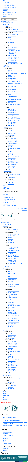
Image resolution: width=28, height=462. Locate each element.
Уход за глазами (12, 84)
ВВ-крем (10, 70)
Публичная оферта (8, 423)
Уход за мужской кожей (14, 174)
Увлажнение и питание (14, 104)
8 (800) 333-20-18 (7, 15)
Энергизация (11, 44)
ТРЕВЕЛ (5, 185)
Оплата (5, 440)
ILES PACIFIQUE (11, 54)
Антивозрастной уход (13, 34)
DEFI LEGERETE (11, 161)
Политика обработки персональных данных (15, 422)
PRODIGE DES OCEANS (13, 57)
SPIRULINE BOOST (12, 62)
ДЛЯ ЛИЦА (6, 67)
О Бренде (5, 1)
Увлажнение (11, 42)
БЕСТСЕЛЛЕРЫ (7, 24)
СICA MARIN (11, 125)
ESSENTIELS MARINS (13, 163)
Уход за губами (12, 86)
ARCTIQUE (10, 153)
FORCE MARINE (11, 49)
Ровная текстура (12, 101)
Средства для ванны (13, 133)
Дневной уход (11, 71)
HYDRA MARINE (12, 52)
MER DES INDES (12, 55)
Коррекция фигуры (13, 141)
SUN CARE (10, 169)
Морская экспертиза (10, 7)
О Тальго (7, 2)
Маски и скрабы (12, 78)
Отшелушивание (12, 96)
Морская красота (10, 5)
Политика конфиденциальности (11, 420)
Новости (5, 9)
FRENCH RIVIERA (12, 164)
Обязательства (9, 4)
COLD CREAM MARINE (13, 114)
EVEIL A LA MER (11, 115)
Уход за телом (11, 135)
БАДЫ (4, 187)
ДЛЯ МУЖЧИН (7, 171)
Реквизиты (6, 442)
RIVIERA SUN (11, 109)
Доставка (5, 10)
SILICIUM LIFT (11, 124)
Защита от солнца (12, 93)
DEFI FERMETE (11, 159)
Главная (5, 398)
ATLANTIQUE (11, 154)
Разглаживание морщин (14, 99)
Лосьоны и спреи (12, 76)
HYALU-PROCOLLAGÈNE (14, 50)
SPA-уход (10, 130)
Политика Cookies (8, 418)
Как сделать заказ (8, 435)
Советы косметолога (8, 443)
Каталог (5, 399)
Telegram (5, 448)
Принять (22, 456)
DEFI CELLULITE (11, 158)
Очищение (10, 39)
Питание (10, 41)
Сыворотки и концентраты (15, 83)
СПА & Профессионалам (9, 12)
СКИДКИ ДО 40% (7, 189)
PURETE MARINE (12, 122)
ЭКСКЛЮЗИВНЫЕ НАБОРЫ (15, 63)
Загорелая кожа (12, 132)
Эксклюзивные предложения (15, 31)
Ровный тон (11, 102)
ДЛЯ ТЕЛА (5, 127)
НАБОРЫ (5, 26)
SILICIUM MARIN (12, 58)
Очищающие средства (14, 81)
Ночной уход (11, 80)
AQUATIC (10, 151)
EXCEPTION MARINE (13, 47)
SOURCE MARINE (12, 60)
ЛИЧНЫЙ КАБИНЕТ (8, 23)
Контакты (5, 16)
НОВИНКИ (6, 65)
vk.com (5, 450)
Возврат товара (7, 432)
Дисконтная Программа (9, 417)
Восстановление (12, 36)
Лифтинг (10, 37)
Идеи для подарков (13, 29)
